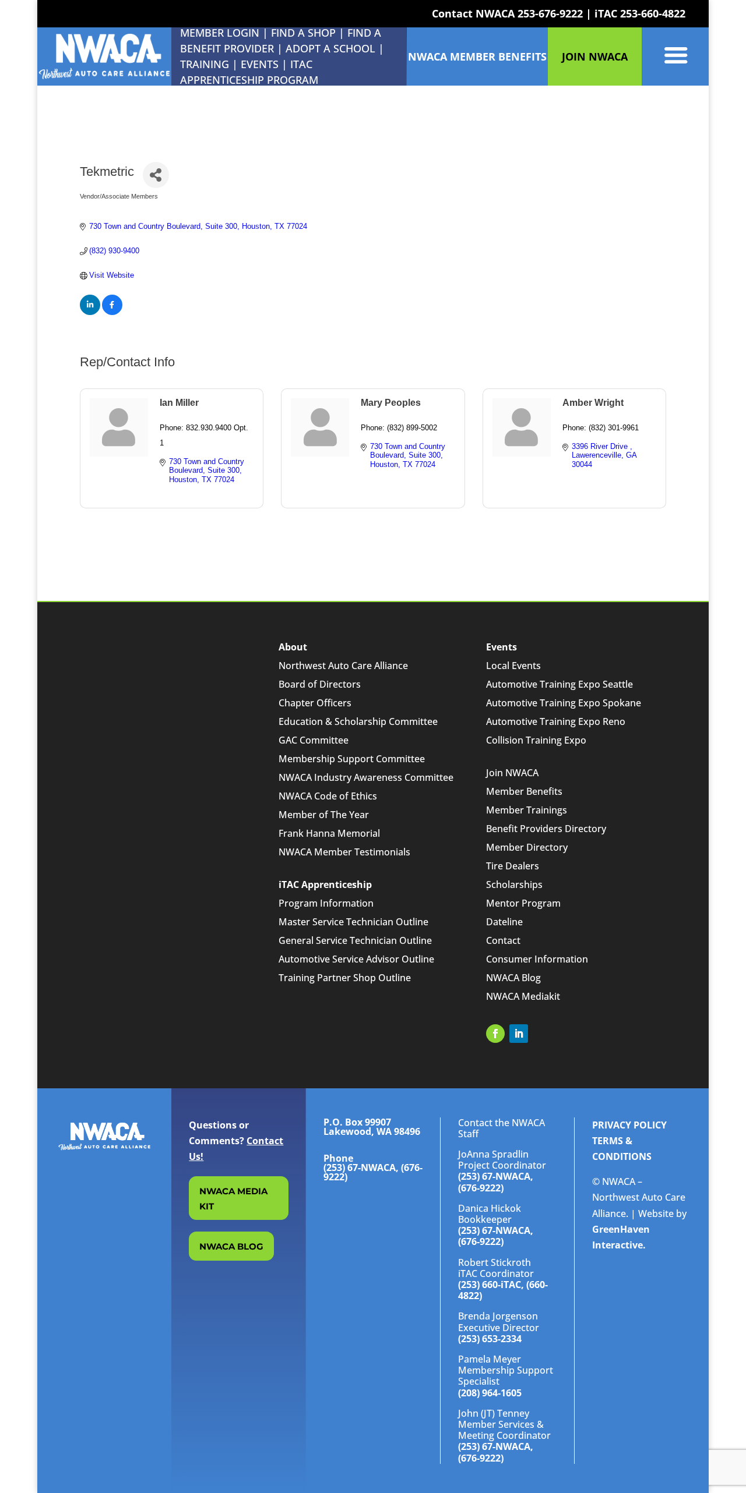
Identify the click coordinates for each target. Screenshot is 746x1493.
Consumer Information (537, 959)
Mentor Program (523, 903)
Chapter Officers (315, 702)
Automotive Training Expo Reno (555, 721)
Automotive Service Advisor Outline (356, 959)
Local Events (513, 665)
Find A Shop (303, 33)
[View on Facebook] (112, 312)
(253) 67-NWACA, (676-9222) (495, 1182)
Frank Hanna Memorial (329, 833)
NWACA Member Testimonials (344, 851)
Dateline (504, 921)
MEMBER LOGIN (219, 33)
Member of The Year (324, 814)
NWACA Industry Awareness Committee (366, 777)
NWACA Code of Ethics (328, 796)
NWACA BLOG (231, 1246)
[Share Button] (156, 175)
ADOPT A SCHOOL (332, 48)
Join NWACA (512, 772)
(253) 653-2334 (490, 1338)
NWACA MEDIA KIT (233, 1199)
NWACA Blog (513, 977)
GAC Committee (314, 740)
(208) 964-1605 (490, 1392)
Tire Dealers (512, 865)
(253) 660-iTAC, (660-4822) (503, 1290)
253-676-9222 (550, 13)
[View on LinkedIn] (90, 312)
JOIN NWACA (595, 56)
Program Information (326, 903)
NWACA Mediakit (523, 996)
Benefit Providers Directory (546, 828)
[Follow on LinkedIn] (518, 1033)
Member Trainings (526, 810)
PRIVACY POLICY (629, 1125)
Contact (503, 940)
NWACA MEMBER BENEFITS (477, 56)
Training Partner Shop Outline (345, 977)
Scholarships (514, 884)
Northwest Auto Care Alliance (343, 665)
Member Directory (527, 847)
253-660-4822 (652, 13)
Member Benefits (524, 791)
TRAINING (204, 64)
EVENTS (260, 64)
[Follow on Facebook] (495, 1033)
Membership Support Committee (352, 758)
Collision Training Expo (536, 740)
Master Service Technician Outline (353, 921)
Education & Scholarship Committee (358, 721)
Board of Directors (320, 684)
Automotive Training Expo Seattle (559, 684)
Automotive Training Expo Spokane (563, 702)
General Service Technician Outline (355, 940)
